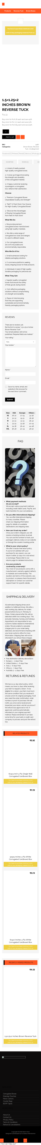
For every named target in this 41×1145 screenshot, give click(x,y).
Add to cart (10, 137)
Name (7, 370)
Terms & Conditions (10, 1122)
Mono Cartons (8, 1099)
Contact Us (7, 1117)
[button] (8, 1144)
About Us (6, 1115)
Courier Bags (7, 1101)
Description (9, 162)
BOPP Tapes (7, 1104)
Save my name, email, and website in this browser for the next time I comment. (17, 389)
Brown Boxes (28, 147)
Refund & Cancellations (11, 1125)
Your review (10, 345)
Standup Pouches (9, 1096)
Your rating (9, 338)
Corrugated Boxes (9, 1094)
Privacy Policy (8, 1120)
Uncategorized (34, 149)
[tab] (9, 162)
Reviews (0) (25, 162)
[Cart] (3, 4)
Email (7, 378)
